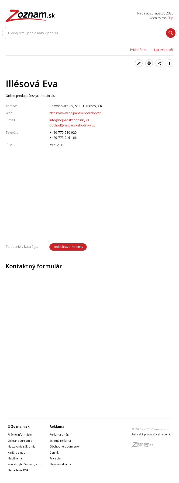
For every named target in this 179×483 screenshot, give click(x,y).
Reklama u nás (59, 435)
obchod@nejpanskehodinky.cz (72, 125)
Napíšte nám (16, 458)
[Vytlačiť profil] (149, 63)
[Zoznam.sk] (143, 446)
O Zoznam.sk (19, 426)
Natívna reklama (60, 464)
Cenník (54, 453)
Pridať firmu (139, 49)
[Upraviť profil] (139, 63)
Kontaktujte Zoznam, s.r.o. (25, 464)
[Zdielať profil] (159, 63)
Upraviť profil (163, 49)
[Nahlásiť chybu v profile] (169, 63)
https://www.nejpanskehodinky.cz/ (75, 113)
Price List (55, 458)
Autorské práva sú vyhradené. (151, 434)
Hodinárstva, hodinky (68, 247)
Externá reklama (60, 441)
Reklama (57, 426)
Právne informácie (20, 435)
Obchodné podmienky (64, 446)
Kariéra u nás (16, 453)
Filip (170, 18)
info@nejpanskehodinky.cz (69, 120)
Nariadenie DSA (18, 470)
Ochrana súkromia (20, 441)
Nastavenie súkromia (21, 446)
